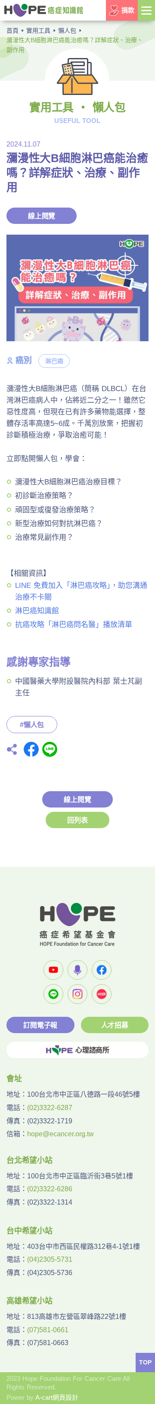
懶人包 (67, 30)
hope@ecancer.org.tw (60, 1134)
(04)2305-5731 (49, 1259)
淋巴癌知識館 (37, 611)
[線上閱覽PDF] (77, 288)
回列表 (77, 820)
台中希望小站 (29, 1231)
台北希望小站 (29, 1160)
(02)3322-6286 (49, 1189)
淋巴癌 (54, 361)
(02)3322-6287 (49, 1107)
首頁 (12, 30)
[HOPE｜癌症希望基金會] (43, 9)
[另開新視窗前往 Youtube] (53, 970)
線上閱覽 (41, 216)
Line (49, 749)
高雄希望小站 (29, 1301)
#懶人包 (32, 724)
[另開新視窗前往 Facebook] (102, 970)
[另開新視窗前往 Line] (53, 994)
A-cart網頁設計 (56, 1397)
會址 (14, 1078)
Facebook (31, 749)
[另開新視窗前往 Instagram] (77, 994)
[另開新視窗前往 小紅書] (102, 994)
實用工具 (38, 30)
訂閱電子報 (40, 1025)
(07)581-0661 (47, 1330)
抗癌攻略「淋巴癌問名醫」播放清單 (73, 625)
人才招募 (114, 1025)
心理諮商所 (92, 1050)
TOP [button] (145, 1362)
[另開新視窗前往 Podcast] (77, 970)
